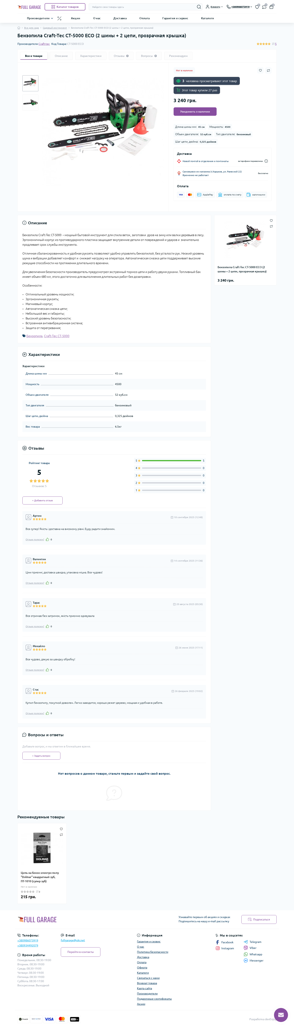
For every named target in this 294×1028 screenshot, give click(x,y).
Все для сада (31, 27)
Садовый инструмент (55, 27)
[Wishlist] (61, 828)
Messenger (256, 960)
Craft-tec (44, 43)
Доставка (120, 18)
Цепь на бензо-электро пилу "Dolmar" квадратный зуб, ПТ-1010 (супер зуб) (40, 877)
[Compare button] (268, 70)
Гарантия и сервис (175, 18)
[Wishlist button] (260, 70)
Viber (253, 947)
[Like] (47, 539)
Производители (38, 18)
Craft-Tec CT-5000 (56, 336)
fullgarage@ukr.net (73, 940)
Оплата (144, 18)
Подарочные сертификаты (154, 998)
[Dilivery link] (266, 161)
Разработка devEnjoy (263, 1019)
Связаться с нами (148, 978)
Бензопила (34, 336)
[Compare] (61, 834)
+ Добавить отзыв (42, 500)
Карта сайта (144, 988)
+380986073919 (27, 940)
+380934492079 (27, 945)
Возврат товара (147, 983)
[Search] (199, 7)
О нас (97, 18)
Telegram (255, 941)
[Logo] (29, 6)
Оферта (142, 967)
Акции (75, 18)
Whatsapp (256, 954)
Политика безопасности (152, 951)
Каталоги (207, 18)
